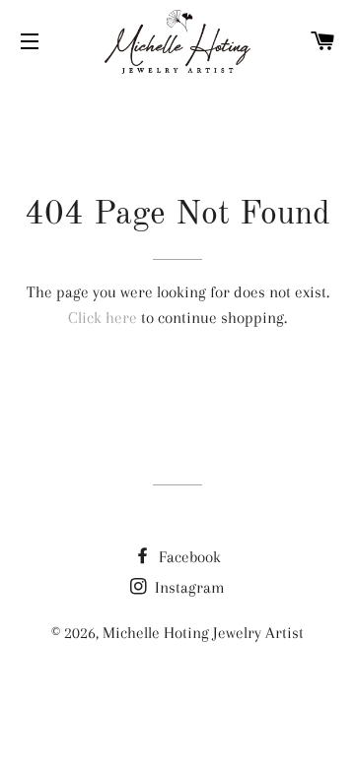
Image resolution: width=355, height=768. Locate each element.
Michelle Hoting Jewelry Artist (203, 632)
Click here (102, 317)
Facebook (188, 556)
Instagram (188, 587)
